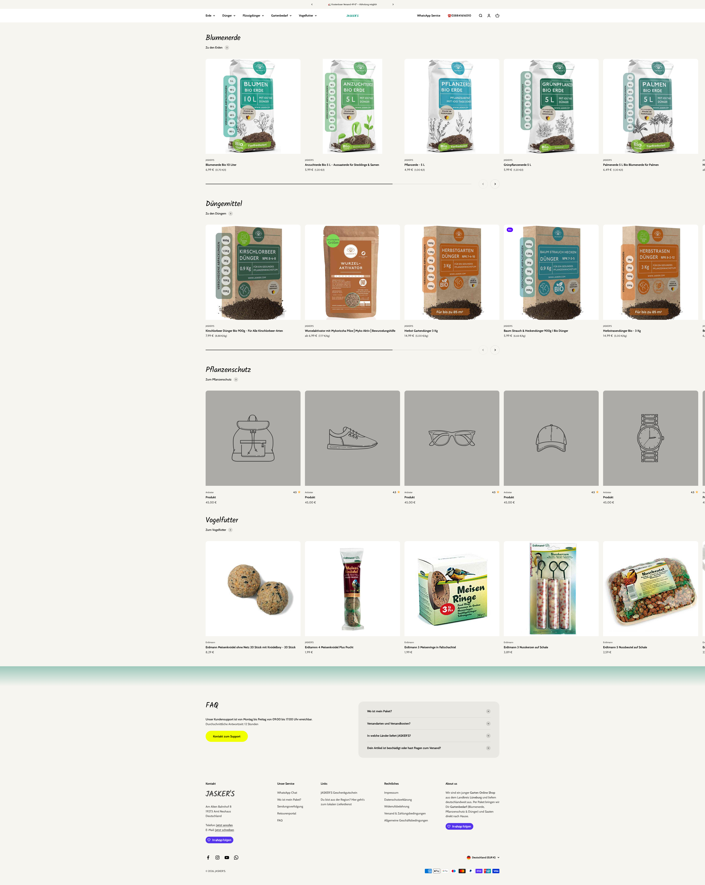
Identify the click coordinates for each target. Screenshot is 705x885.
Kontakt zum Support (227, 736)
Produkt (211, 497)
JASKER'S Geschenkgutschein (339, 792)
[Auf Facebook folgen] (208, 857)
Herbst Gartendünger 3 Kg (421, 330)
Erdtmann (210, 642)
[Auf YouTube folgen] (226, 857)
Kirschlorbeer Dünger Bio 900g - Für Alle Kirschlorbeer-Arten (244, 330)
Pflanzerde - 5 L (414, 165)
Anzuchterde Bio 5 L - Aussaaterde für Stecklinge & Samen (342, 165)
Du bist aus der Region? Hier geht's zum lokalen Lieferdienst (343, 802)
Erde (208, 15)
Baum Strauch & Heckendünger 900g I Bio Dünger (536, 330)
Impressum (391, 792)
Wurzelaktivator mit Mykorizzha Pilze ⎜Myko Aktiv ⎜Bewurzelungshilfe (350, 330)
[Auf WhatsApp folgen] (236, 857)
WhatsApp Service (428, 15)
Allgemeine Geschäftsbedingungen (406, 820)
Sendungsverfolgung (290, 806)
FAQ (280, 820)
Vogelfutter (306, 15)
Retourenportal (286, 813)
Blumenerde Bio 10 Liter (221, 165)
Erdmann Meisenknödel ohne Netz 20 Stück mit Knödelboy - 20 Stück (251, 647)
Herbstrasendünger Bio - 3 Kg (622, 330)
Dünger (227, 15)
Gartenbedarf (279, 15)
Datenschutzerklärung (398, 799)
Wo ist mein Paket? (289, 799)
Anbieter (210, 492)
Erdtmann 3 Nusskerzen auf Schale (526, 647)
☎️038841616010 (459, 15)
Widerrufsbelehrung (396, 806)
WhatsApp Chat (287, 792)
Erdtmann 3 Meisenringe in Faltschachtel (430, 647)
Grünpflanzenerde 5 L (517, 165)
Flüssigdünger (251, 15)
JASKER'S (210, 160)
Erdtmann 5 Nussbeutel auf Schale (625, 647)
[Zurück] (311, 4)
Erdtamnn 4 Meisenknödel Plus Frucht (329, 647)
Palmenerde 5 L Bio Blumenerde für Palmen (631, 165)
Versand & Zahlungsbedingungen (405, 813)
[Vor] (393, 4)
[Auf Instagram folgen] (217, 857)
